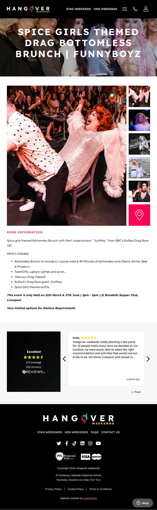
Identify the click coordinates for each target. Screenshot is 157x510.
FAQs (94, 432)
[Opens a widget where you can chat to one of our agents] (142, 503)
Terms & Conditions (100, 489)
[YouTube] (98, 443)
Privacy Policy (53, 489)
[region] (106, 359)
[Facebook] (67, 443)
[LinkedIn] (82, 443)
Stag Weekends (78, 9)
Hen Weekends (105, 9)
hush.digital (90, 498)
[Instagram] (90, 443)
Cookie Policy (75, 489)
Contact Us (110, 432)
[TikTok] (74, 443)
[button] (64, 358)
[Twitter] (59, 443)
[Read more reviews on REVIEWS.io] (33, 372)
